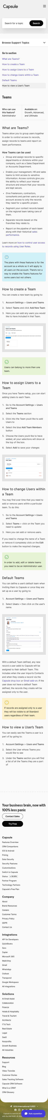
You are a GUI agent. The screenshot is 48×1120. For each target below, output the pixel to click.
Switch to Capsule (10, 872)
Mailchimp (6, 961)
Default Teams (9, 80)
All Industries (7, 1050)
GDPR (4, 923)
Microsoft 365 (8, 956)
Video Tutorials (8, 1071)
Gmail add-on (30, 680)
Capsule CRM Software (12, 1083)
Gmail (4, 965)
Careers (5, 910)
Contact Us (7, 927)
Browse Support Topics (15, 42)
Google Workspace (10, 982)
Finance (5, 1007)
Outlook (5, 973)
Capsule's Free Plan (10, 889)
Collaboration (8, 1003)
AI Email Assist (8, 999)
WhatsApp (6, 969)
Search (36, 23)
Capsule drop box (11, 680)
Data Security (8, 859)
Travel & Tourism (9, 1016)
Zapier (5, 952)
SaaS (4, 1037)
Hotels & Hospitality (10, 1011)
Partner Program (9, 880)
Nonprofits (6, 1041)
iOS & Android (8, 851)
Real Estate (7, 1028)
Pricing (5, 855)
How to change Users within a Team (20, 75)
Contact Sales (12, 816)
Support (5, 1062)
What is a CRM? (9, 1088)
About (4, 901)
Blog (4, 1066)
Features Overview (10, 842)
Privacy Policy (8, 918)
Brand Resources (9, 906)
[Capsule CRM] (10, 6)
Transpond (6, 978)
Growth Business (9, 1046)
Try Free (13, 823)
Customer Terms (9, 914)
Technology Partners (11, 885)
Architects (6, 1020)
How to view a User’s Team (16, 85)
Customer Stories (9, 1075)
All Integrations (8, 986)
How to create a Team (13, 64)
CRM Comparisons (10, 846)
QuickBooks (7, 944)
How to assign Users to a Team (18, 69)
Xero (4, 948)
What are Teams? (10, 59)
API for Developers (10, 939)
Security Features (9, 863)
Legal (4, 1033)
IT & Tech (6, 1024)
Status (9, 876)
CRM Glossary (8, 1092)
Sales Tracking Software (12, 1079)
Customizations (8, 868)
